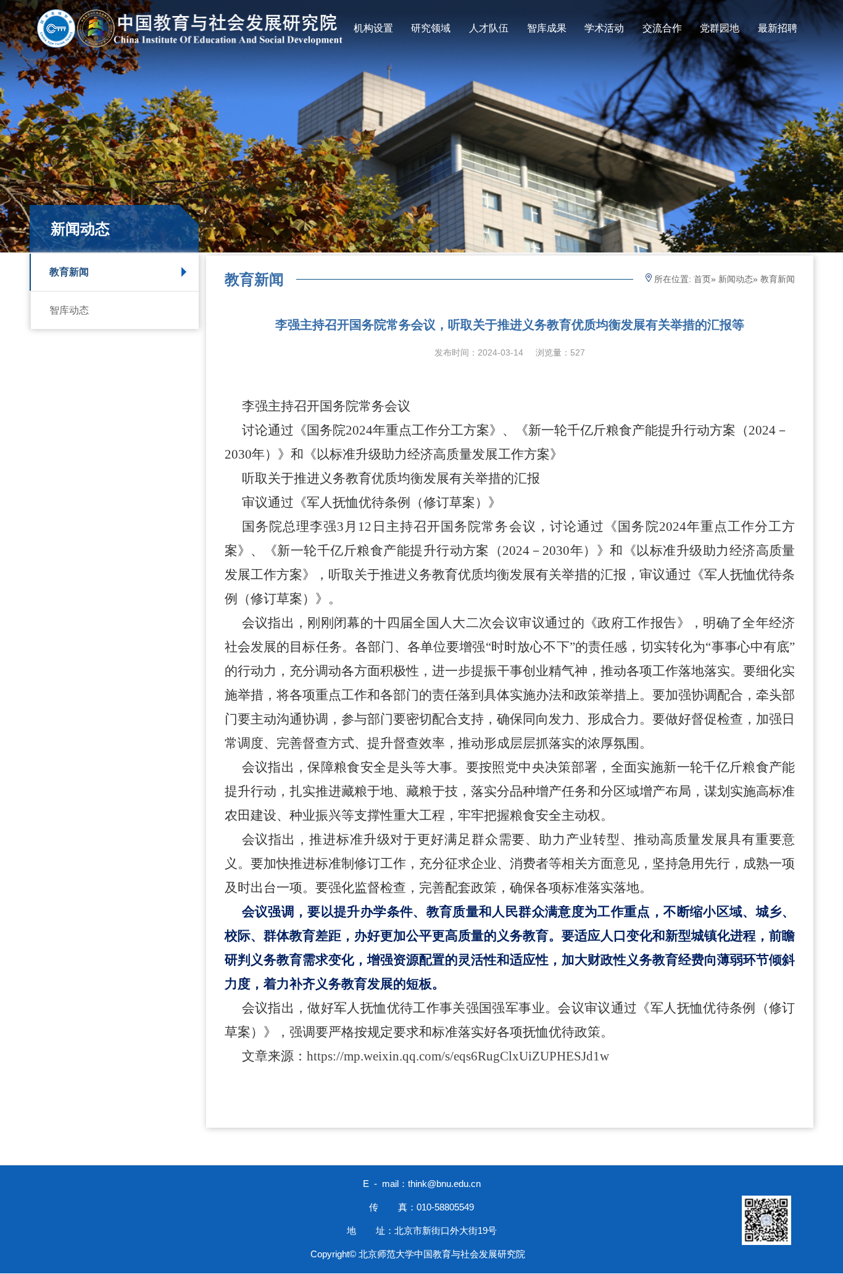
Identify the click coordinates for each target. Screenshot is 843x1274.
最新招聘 (777, 28)
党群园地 (719, 28)
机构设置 (373, 28)
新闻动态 (735, 279)
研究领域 (431, 28)
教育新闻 (69, 272)
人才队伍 (489, 28)
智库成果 (547, 28)
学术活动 (604, 28)
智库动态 (69, 310)
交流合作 (662, 28)
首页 (702, 279)
